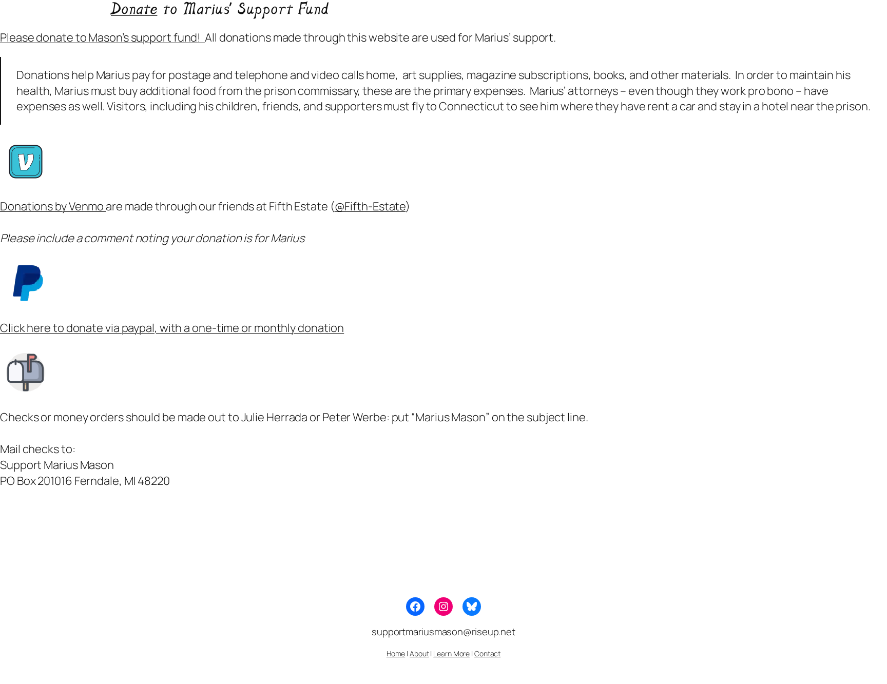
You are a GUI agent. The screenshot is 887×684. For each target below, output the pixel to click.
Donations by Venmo (53, 206)
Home (396, 653)
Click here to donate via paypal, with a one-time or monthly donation (172, 328)
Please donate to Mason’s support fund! (102, 37)
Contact (487, 653)
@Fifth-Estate (370, 206)
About (419, 653)
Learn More (451, 653)
